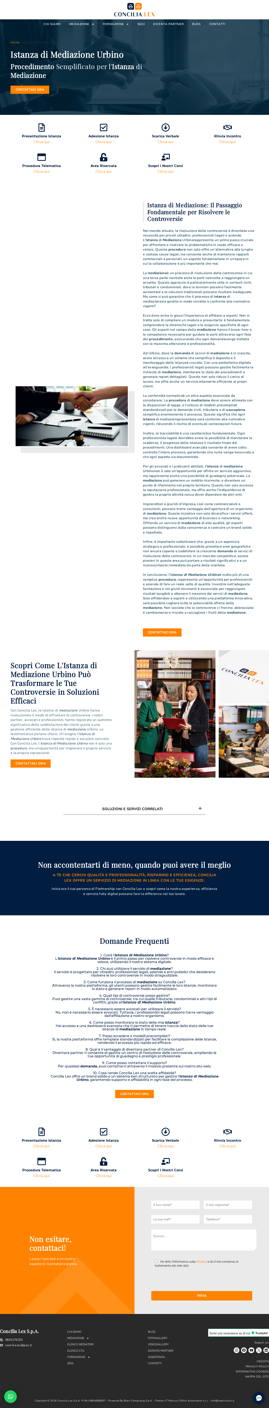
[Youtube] (251, 1350)
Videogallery (158, 1344)
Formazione (113, 24)
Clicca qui (41, 142)
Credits (263, 1361)
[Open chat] (259, 1398)
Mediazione (79, 24)
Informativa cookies (252, 1371)
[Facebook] (244, 1350)
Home (15, 42)
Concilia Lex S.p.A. (19, 1331)
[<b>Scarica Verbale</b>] (165, 127)
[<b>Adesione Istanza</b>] (103, 127)
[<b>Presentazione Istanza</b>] (41, 127)
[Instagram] (236, 1350)
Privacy (201, 1261)
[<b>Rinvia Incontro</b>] (227, 127)
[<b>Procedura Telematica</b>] (41, 157)
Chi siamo (52, 24)
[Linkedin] (266, 1350)
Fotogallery (157, 1338)
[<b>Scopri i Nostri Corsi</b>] (165, 157)
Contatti (217, 24)
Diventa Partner (168, 24)
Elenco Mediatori (80, 1344)
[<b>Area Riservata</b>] (103, 157)
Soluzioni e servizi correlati (132, 809)
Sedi (141, 24)
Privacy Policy (257, 1366)
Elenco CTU (75, 1351)
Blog (196, 24)
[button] (10, 1396)
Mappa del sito (257, 1377)
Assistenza (156, 1357)
